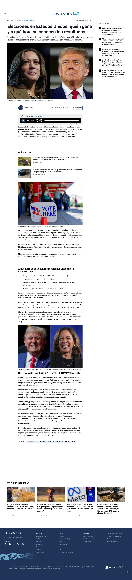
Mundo (18, 20)
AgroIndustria (63, 544)
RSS (108, 539)
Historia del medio (112, 541)
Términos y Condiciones (114, 533)
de (50, 127)
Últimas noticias (41, 536)
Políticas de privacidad (114, 536)
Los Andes (10, 20)
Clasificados (87, 541)
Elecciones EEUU (32, 441)
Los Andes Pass (88, 536)
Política (38, 539)
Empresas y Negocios (66, 539)
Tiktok (14, 544)
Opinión (61, 536)
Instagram (10, 544)
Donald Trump (58, 441)
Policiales (39, 547)
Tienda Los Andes (89, 539)
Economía (39, 541)
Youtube (22, 544)
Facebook (5, 544)
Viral (60, 549)
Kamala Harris (70, 441)
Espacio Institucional (66, 552)
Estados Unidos (45, 441)
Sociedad (39, 544)
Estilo (61, 541)
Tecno (61, 547)
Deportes (38, 549)
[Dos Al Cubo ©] (114, 569)
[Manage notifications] (127, 572)
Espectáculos (40, 552)
